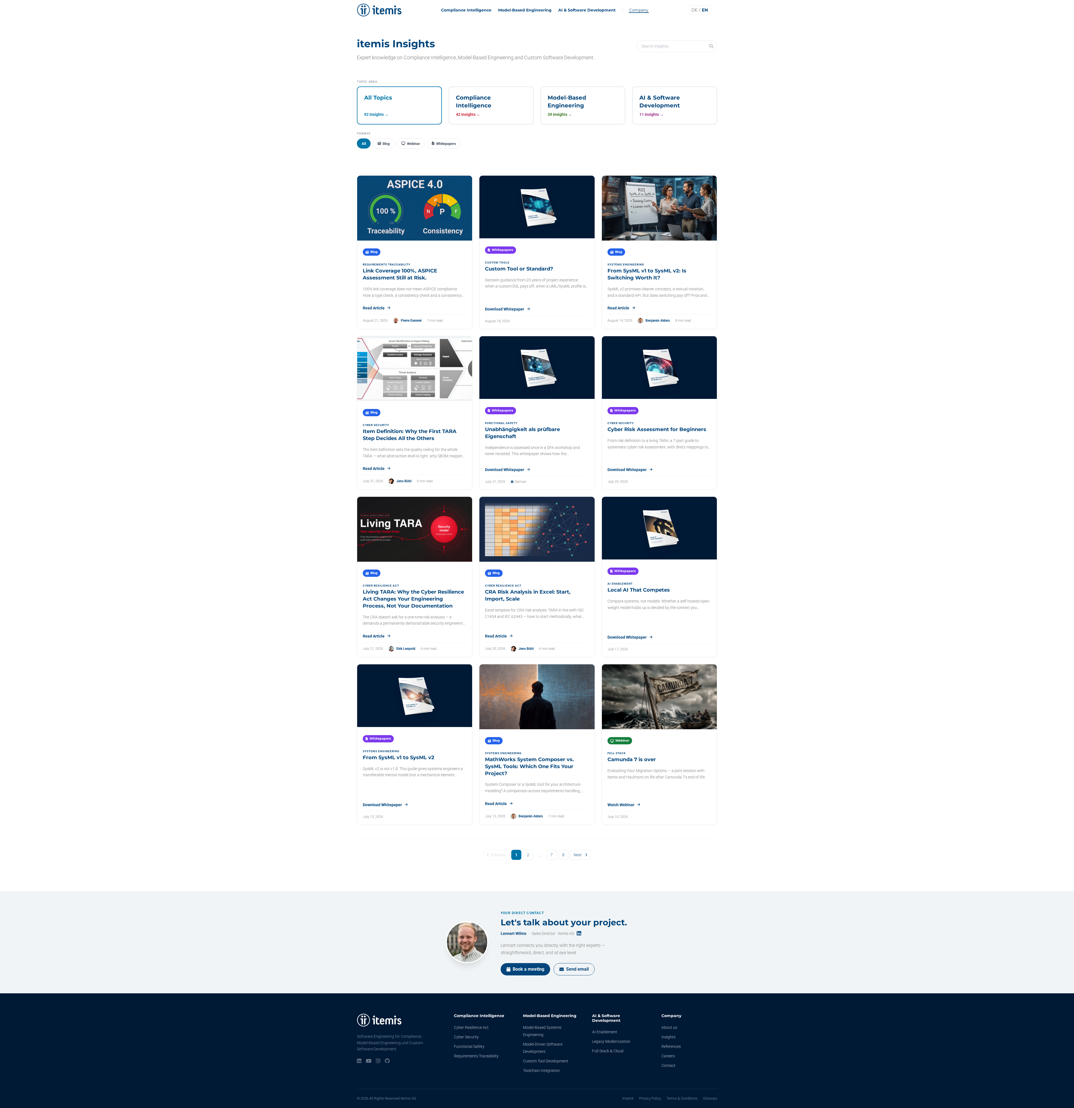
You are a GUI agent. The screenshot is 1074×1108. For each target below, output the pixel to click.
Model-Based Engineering (525, 10)
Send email (577, 969)
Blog (386, 144)
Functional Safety (469, 1046)
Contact (668, 1065)
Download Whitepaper (504, 309)
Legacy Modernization (611, 1041)
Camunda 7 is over (631, 759)
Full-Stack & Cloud (607, 1051)
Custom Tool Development (545, 1061)
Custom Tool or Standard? (519, 269)
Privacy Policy (650, 1098)
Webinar (413, 144)
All (364, 144)
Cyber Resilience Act (471, 1027)
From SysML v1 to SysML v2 (398, 757)
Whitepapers (446, 144)
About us (669, 1027)
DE (694, 10)
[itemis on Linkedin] (359, 1061)
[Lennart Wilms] (467, 942)
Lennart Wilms (513, 933)
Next (578, 855)
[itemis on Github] (387, 1061)
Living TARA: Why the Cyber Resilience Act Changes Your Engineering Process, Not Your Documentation (413, 599)
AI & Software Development (587, 10)
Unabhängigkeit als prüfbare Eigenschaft (522, 432)
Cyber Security (466, 1037)
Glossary (710, 1098)
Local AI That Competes (638, 590)
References (671, 1046)
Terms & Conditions (682, 1098)
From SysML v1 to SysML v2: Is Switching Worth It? (646, 274)
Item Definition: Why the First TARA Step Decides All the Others (409, 434)
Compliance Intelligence (466, 10)
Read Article (374, 308)
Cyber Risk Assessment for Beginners (656, 429)
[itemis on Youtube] (368, 1061)
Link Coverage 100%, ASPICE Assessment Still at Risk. (400, 274)
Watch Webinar (620, 805)
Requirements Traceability (476, 1056)
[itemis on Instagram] (378, 1061)
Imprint (627, 1098)
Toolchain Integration (541, 1070)
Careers (668, 1056)
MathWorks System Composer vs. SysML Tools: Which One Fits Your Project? (529, 766)
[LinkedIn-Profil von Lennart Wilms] (579, 933)
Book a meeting (528, 969)
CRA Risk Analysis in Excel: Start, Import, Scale (528, 595)
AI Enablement (604, 1032)
